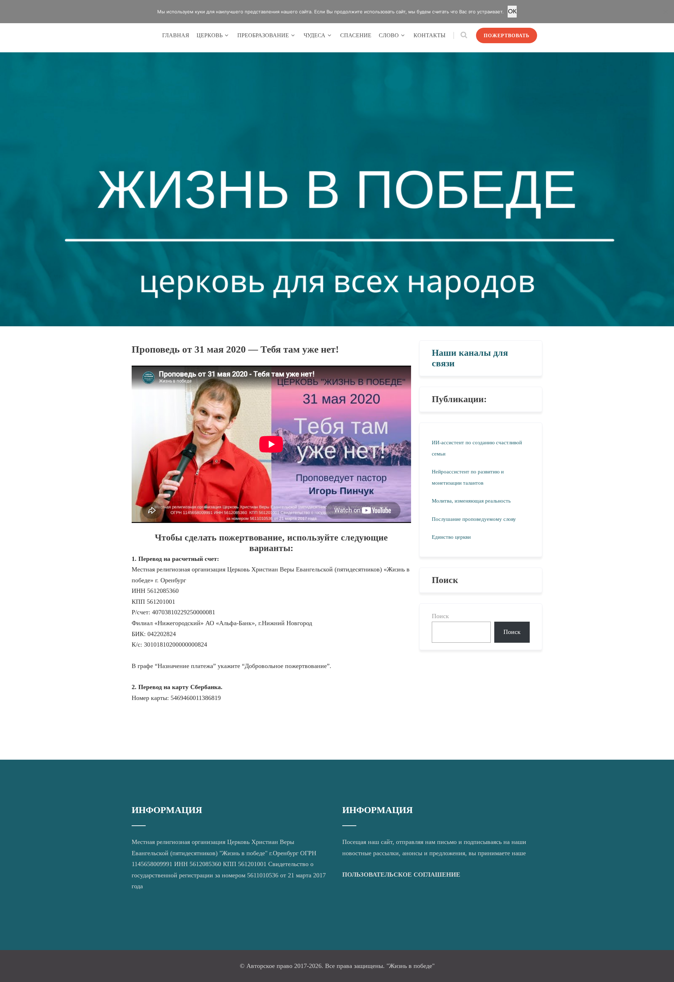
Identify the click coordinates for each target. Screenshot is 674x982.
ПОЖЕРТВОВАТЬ (506, 35)
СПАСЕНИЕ (355, 35)
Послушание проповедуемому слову (474, 519)
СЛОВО (389, 35)
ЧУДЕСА (314, 35)
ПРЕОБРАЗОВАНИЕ (263, 35)
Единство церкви (451, 537)
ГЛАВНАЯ (175, 35)
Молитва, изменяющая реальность (471, 501)
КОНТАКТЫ (429, 35)
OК (512, 11)
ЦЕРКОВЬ (210, 35)
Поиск (440, 616)
